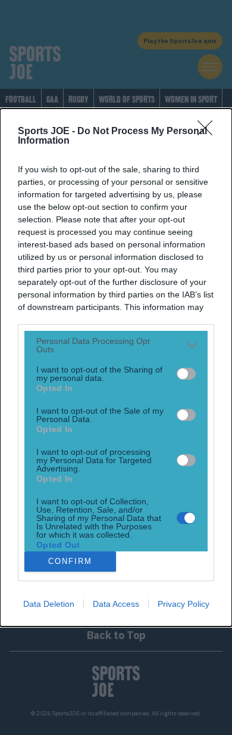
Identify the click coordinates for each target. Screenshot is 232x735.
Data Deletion (48, 604)
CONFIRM (70, 561)
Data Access (116, 604)
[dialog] (116, 367)
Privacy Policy (183, 604)
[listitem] (116, 345)
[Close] (208, 131)
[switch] (186, 374)
